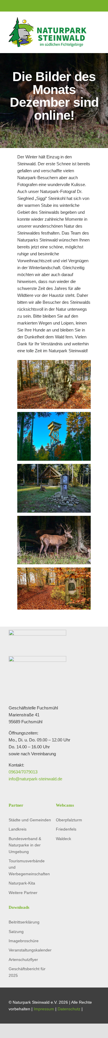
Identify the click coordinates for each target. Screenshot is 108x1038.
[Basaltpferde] (54, 363)
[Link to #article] (54, 133)
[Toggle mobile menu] (97, 32)
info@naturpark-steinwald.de (35, 778)
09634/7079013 (23, 771)
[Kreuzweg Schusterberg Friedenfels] (54, 570)
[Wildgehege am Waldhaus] (54, 519)
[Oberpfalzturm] (54, 415)
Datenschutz (69, 1009)
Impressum (44, 1009)
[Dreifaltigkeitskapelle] (54, 467)
